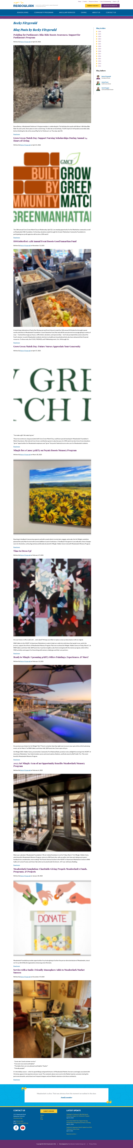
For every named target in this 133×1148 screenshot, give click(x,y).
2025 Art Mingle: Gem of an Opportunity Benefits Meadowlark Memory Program (49, 764)
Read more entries (71, 1134)
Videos (42, 1115)
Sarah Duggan (105, 88)
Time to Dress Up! (22, 550)
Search (115, 1)
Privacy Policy (93, 1144)
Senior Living (22, 12)
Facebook (16, 1127)
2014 (99, 61)
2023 (99, 39)
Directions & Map (17, 1118)
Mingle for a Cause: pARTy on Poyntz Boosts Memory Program (45, 450)
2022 (99, 41)
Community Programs (43, 12)
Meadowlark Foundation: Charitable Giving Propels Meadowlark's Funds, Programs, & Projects (50, 870)
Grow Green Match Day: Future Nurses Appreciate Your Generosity (46, 346)
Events (85, 1)
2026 (99, 31)
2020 (99, 46)
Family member (66, 1097)
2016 (99, 56)
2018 (99, 51)
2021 (99, 43)
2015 (99, 58)
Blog (41, 1119)
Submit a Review (48, 1111)
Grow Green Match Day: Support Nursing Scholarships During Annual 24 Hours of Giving (50, 139)
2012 (99, 66)
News (79, 1)
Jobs (41, 1117)
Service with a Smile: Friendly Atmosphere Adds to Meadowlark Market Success (49, 971)
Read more (16, 134)
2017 (99, 53)
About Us (96, 12)
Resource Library (93, 1)
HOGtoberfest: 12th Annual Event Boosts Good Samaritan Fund (44, 241)
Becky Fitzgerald (25, 42)
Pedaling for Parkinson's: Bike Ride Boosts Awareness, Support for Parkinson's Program (46, 36)
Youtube (22, 1127)
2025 (99, 34)
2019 (99, 48)
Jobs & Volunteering (105, 1)
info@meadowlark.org (22, 1123)
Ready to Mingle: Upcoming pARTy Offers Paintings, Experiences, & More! (50, 657)
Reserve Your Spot (92, 5)
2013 (99, 63)
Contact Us (111, 12)
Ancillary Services (67, 12)
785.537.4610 (19, 1121)
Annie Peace (105, 82)
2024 (99, 36)
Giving (84, 12)
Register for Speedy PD (110, 5)
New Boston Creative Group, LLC (77, 1144)
